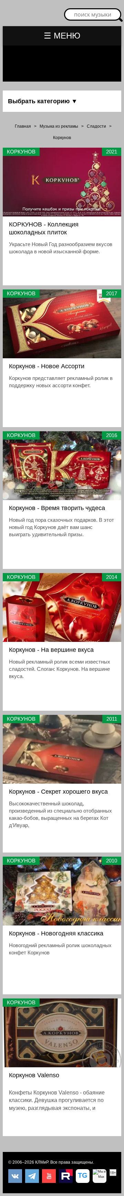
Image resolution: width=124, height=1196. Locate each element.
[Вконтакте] (15, 1176)
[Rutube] (66, 1176)
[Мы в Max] (99, 1176)
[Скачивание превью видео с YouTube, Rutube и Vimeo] (83, 1176)
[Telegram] (32, 1176)
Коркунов (62, 137)
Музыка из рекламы (59, 126)
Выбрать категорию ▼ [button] (43, 101)
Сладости (96, 126)
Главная (23, 126)
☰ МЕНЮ (62, 35)
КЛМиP (41, 1162)
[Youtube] (49, 1176)
